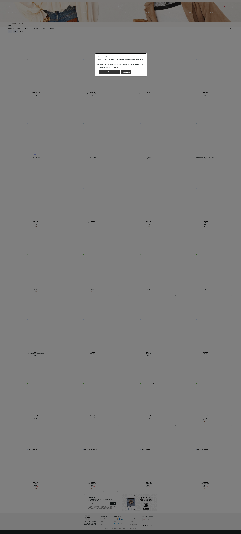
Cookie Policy (115, 67)
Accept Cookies (126, 72)
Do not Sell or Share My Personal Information (109, 72)
